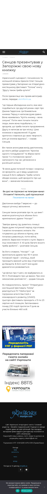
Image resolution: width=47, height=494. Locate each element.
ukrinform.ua (24, 99)
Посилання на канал (23, 197)
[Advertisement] (23, 24)
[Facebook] (20, 470)
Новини (12, 57)
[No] (44, 487)
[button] (3, 52)
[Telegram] (26, 470)
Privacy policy (26, 491)
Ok (18, 491)
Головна (5, 57)
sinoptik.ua (23, 466)
